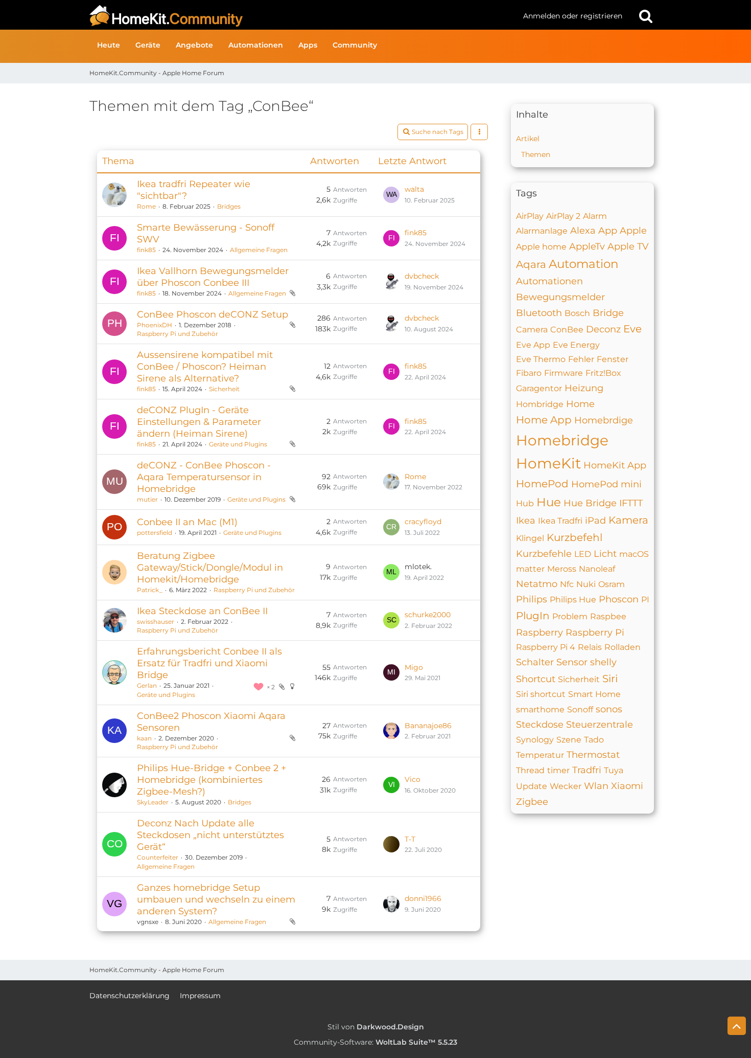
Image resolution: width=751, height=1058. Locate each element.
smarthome (540, 709)
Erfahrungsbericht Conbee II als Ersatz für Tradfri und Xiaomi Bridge (209, 663)
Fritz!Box (603, 373)
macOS (634, 554)
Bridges (229, 206)
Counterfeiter (157, 857)
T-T (410, 839)
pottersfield (154, 532)
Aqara (531, 264)
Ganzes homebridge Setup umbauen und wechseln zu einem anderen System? (216, 899)
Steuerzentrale (599, 724)
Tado (594, 740)
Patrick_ (149, 590)
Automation (584, 264)
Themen (535, 154)
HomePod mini (606, 484)
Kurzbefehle (544, 553)
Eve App (533, 345)
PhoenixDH (154, 325)
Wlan (596, 786)
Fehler (581, 359)
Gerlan (147, 685)
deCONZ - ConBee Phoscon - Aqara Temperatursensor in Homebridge (204, 477)
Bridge (608, 313)
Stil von (375, 1026)
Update (531, 786)
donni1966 (423, 898)
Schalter (535, 662)
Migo (414, 667)
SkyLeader (153, 802)
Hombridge (540, 404)
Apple (633, 230)
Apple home (541, 247)
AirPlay (530, 216)
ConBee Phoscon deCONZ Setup (212, 314)
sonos (609, 709)
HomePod (542, 484)
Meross (561, 569)
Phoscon (619, 599)
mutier (147, 499)
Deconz (603, 329)
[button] (479, 132)
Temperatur (540, 755)
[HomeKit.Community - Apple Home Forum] (302, 16)
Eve (632, 329)
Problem (570, 616)
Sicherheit (224, 389)
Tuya (613, 770)
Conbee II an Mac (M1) (187, 522)
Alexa (583, 230)
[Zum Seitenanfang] (736, 1026)
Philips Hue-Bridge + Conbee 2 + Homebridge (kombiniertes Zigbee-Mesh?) (211, 779)
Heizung (584, 388)
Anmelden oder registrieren (572, 15)
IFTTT (631, 503)
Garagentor (539, 388)
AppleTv (587, 246)
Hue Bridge (590, 503)
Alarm (595, 216)
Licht (605, 553)
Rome (146, 206)
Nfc (567, 584)
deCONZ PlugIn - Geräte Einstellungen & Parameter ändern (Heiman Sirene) (199, 421)
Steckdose (540, 724)
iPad (595, 520)
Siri (610, 678)
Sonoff (580, 709)
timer (558, 770)
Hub (525, 503)
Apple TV (628, 246)
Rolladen (622, 647)
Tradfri (586, 770)
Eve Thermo (541, 359)
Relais (590, 647)
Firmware (563, 373)
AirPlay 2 (563, 216)
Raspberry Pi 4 (545, 647)
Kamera (628, 520)
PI (645, 599)
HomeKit (548, 463)
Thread (530, 770)
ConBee (566, 329)
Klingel (530, 538)
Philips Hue (573, 599)
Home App (544, 420)
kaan (144, 738)
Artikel (527, 138)
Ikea (525, 520)
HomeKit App (614, 465)
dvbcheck (422, 276)
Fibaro (529, 373)
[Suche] (646, 16)
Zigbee (532, 801)
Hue (548, 502)
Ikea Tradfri (560, 521)
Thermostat (593, 754)
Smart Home (594, 694)
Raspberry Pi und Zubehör (177, 333)
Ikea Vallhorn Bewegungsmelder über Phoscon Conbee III (213, 276)
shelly (603, 662)
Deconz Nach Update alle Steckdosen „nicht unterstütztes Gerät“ (210, 835)
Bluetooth (539, 313)
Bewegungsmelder (560, 297)
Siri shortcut (541, 694)
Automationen (549, 281)
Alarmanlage (542, 231)
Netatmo (536, 584)
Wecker (565, 786)
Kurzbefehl (574, 537)
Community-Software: (375, 1042)
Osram (611, 584)
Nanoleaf (597, 569)
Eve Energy (576, 345)
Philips (531, 599)
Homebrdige (603, 420)
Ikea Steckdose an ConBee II (202, 611)
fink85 (146, 250)
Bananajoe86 (428, 725)
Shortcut (535, 679)
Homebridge (562, 440)
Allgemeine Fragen (259, 250)
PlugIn (533, 616)
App (607, 230)
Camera (532, 329)
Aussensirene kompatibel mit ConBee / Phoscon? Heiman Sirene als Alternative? (205, 366)
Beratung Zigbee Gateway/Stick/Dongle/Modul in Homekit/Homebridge (210, 567)
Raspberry (539, 632)
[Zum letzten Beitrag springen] (391, 195)
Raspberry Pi (595, 632)
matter (530, 569)
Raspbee (608, 616)
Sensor (572, 662)
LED (582, 554)
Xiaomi (627, 786)
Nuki (586, 584)
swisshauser (155, 621)
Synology (535, 740)
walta (414, 189)
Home (580, 404)
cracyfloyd (423, 521)
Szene (568, 740)
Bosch (577, 313)
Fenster (612, 359)
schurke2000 (428, 614)
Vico (412, 779)
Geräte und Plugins (238, 444)
